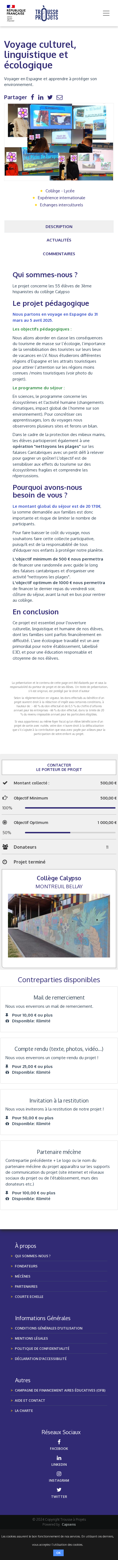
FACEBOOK (59, 1449)
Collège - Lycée (60, 190)
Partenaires (26, 1286)
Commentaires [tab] (59, 253)
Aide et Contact (30, 1400)
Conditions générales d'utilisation (48, 1328)
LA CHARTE (24, 1411)
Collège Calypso (59, 878)
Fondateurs (26, 1266)
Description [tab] (59, 226)
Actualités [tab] (59, 240)
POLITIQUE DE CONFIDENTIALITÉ (42, 1349)
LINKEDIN (59, 1464)
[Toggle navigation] (106, 13)
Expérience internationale (61, 197)
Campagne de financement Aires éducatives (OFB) (60, 1390)
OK (58, 1553)
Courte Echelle (29, 1297)
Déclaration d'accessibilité (41, 1359)
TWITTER (59, 1497)
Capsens (69, 1524)
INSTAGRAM (59, 1480)
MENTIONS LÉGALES (31, 1338)
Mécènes (22, 1276)
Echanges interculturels (61, 204)
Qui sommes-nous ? (32, 1256)
